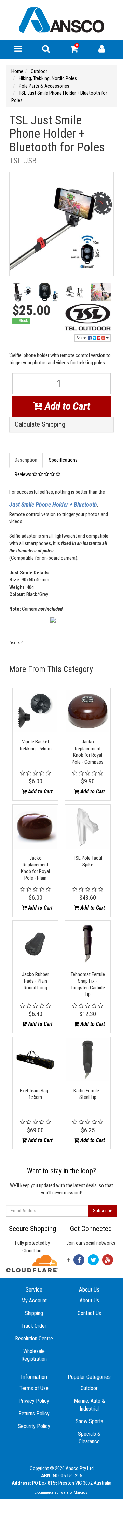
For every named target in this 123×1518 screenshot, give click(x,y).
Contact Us (89, 1313)
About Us (89, 1300)
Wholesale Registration (34, 1355)
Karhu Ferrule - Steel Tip (87, 1094)
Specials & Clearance (89, 1438)
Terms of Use (34, 1388)
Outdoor (89, 1388)
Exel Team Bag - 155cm (35, 1094)
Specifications (63, 460)
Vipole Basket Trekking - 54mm (35, 745)
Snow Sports (89, 1421)
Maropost (81, 1492)
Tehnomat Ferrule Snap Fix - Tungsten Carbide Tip (88, 984)
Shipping (34, 1313)
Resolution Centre (34, 1338)
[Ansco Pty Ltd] (61, 19)
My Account (34, 1300)
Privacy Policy (33, 1401)
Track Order (33, 1326)
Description (26, 460)
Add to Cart (66, 406)
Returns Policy (34, 1413)
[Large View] (22, 293)
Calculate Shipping (40, 424)
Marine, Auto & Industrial (89, 1405)
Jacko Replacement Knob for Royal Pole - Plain (35, 868)
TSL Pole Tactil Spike (87, 861)
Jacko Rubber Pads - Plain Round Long (35, 981)
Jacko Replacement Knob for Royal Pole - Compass (88, 752)
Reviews (23, 474)
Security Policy (34, 1426)
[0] (74, 50)
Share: (82, 338)
